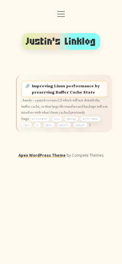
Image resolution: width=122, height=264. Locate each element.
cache (48, 125)
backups (80, 125)
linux (57, 118)
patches (64, 125)
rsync (26, 125)
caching (71, 118)
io (37, 125)
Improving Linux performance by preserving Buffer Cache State (66, 88)
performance (39, 118)
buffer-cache (90, 118)
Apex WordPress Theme (42, 155)
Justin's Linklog (61, 41)
